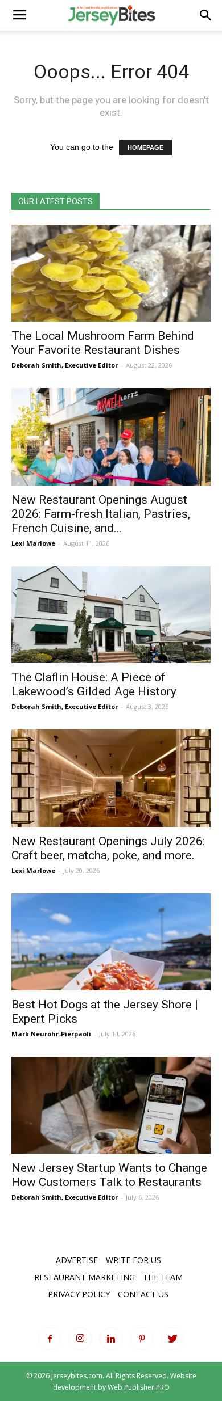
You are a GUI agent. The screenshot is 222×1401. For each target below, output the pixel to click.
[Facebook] (49, 1338)
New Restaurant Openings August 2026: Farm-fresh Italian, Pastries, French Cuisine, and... (100, 514)
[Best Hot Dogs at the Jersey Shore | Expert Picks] (111, 941)
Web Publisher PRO (139, 1387)
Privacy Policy (79, 1294)
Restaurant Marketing (84, 1277)
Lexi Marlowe (33, 543)
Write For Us (133, 1260)
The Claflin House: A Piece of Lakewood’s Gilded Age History (93, 684)
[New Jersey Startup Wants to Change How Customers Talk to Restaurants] (111, 1105)
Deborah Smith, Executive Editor (64, 365)
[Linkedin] (111, 1338)
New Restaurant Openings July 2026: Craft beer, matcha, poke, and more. (108, 848)
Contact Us (143, 1294)
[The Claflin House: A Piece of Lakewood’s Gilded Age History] (111, 614)
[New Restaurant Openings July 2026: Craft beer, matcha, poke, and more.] (111, 777)
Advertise (77, 1260)
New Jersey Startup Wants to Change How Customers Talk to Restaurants (109, 1175)
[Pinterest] (141, 1338)
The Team (163, 1277)
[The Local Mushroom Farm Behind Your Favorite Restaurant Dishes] (111, 273)
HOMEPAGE (145, 147)
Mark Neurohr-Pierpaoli (51, 1033)
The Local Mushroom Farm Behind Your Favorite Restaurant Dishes (102, 343)
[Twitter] (172, 1338)
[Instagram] (80, 1338)
